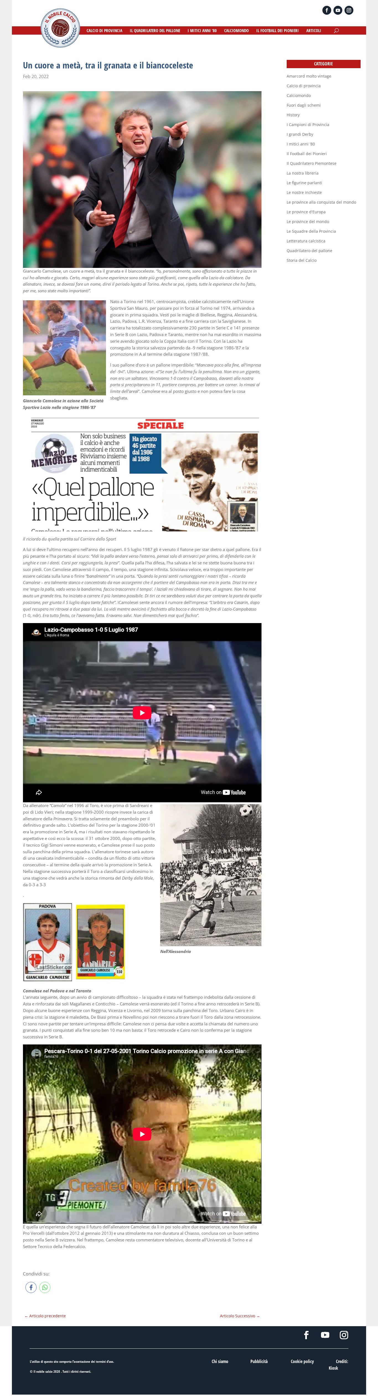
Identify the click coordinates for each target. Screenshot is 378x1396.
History (293, 114)
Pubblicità (259, 1361)
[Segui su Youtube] (337, 10)
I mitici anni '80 (301, 144)
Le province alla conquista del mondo (321, 202)
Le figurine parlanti (304, 182)
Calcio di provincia (304, 85)
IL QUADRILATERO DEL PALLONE (155, 31)
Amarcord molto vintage (309, 76)
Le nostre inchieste (304, 192)
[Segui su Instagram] (349, 10)
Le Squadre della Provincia (311, 231)
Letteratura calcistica (306, 241)
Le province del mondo (308, 221)
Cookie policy (302, 1361)
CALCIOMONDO (236, 31)
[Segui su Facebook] (326, 10)
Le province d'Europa (306, 211)
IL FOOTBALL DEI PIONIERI (277, 31)
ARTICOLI (313, 31)
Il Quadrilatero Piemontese (311, 163)
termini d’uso (104, 1361)
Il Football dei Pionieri (307, 153)
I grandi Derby (300, 134)
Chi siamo (220, 1361)
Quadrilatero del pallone (309, 250)
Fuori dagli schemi (304, 105)
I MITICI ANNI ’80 (202, 31)
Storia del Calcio (302, 260)
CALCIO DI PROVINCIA (104, 31)
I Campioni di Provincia (308, 124)
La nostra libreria (303, 173)
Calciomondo (299, 95)
